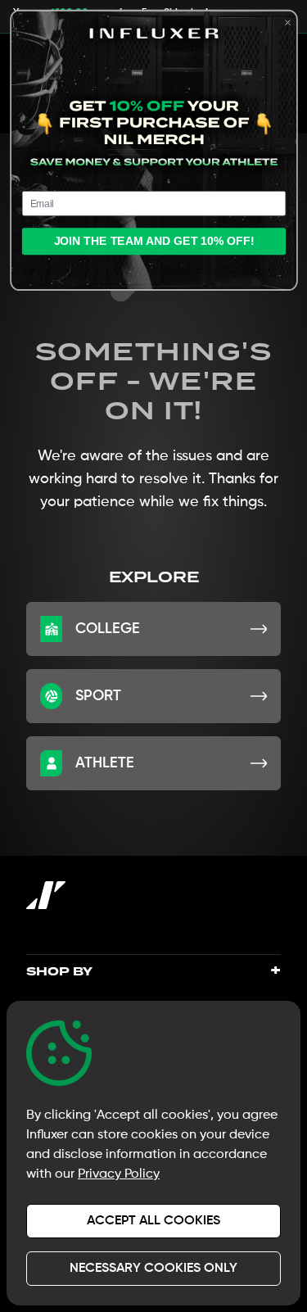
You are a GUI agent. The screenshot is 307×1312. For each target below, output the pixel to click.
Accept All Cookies (153, 1221)
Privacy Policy (119, 1174)
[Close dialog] (287, 23)
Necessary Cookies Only (153, 1268)
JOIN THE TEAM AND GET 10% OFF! (153, 241)
